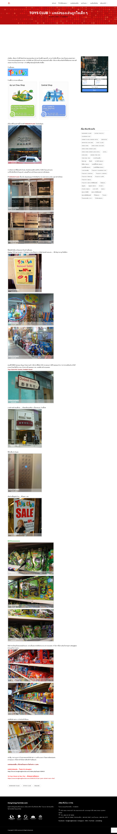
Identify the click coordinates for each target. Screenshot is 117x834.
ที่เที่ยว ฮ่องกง (85, 164)
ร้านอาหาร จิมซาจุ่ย (87, 176)
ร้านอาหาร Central (87, 173)
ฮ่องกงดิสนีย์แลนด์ (86, 195)
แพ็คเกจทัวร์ (103, 3)
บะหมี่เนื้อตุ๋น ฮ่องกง (99, 167)
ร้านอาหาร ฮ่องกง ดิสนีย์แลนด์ (89, 182)
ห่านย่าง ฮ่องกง (86, 188)
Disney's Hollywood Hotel (90, 139)
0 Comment (64, 17)
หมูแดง (83, 185)
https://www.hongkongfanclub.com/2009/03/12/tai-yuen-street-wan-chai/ (31, 778)
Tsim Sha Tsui (86, 158)
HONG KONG (85, 145)
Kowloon (84, 154)
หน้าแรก (54, 3)
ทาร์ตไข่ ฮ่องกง (99, 161)
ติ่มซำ (90, 161)
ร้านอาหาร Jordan (101, 173)
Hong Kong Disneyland (89, 148)
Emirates (104, 139)
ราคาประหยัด (85, 170)
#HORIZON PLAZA (14, 785)
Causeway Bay (86, 136)
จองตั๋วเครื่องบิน (94, 3)
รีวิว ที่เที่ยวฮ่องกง (62, 3)
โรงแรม (104, 195)
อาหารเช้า (95, 188)
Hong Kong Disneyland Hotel (91, 151)
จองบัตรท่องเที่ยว (74, 3)
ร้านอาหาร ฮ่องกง (86, 179)
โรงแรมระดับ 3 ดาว (87, 198)
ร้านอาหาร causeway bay (99, 170)
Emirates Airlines (87, 142)
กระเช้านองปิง (97, 158)
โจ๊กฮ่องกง (96, 195)
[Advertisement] (58, 40)
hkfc (86, 821)
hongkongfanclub (71, 821)
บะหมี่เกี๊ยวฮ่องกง (86, 167)
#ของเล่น (37, 785)
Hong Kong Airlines (98, 145)
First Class (100, 142)
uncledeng (99, 821)
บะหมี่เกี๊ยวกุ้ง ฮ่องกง (97, 164)
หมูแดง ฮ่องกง (92, 185)
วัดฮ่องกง (102, 182)
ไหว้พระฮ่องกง (99, 198)
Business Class (86, 133)
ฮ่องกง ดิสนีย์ (85, 192)
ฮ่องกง (103, 188)
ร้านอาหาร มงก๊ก (99, 176)
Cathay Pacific (99, 133)
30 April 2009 (54, 17)
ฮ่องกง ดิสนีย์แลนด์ (96, 192)
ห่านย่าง (101, 185)
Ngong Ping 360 (95, 154)
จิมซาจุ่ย (84, 161)
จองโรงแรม (84, 3)
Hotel (105, 151)
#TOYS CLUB (27, 785)
